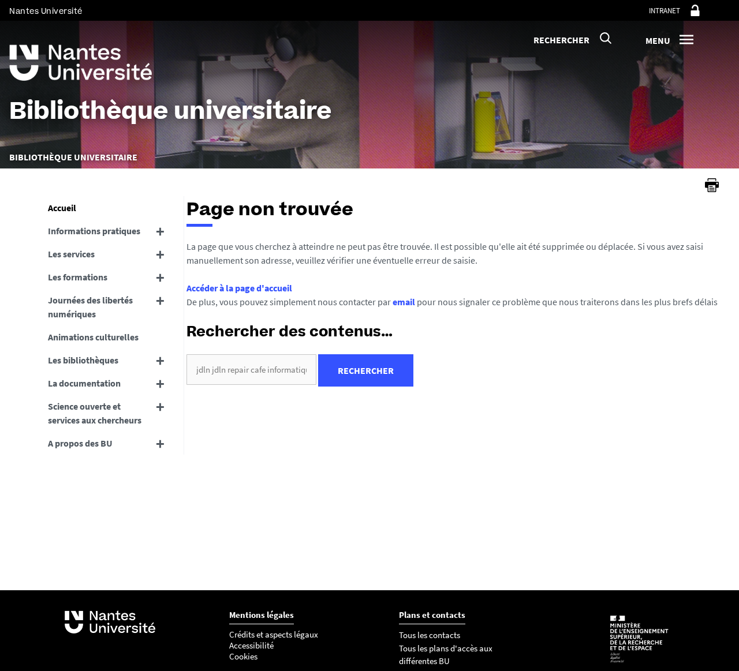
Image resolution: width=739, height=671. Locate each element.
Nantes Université (46, 11)
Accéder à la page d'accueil (239, 288)
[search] (251, 369)
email (404, 302)
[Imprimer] (712, 185)
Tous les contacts (429, 634)
